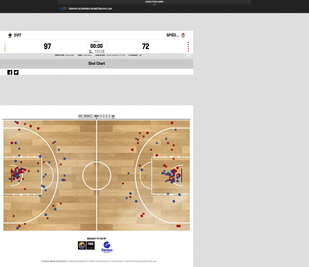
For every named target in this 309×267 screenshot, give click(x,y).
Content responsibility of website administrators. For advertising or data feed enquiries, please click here (111, 261)
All (113, 116)
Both (96, 116)
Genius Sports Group (106, 247)
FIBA (86, 247)
